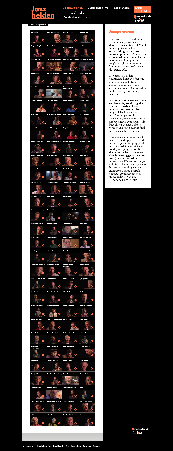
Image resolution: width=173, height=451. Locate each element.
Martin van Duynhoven (84, 279)
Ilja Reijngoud (36, 182)
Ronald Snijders (53, 360)
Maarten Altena (53, 264)
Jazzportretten (73, 7)
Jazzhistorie (122, 7)
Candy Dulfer (68, 73)
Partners (87, 446)
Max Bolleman (68, 292)
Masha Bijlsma (36, 292)
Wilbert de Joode (86, 401)
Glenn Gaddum (69, 141)
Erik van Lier (84, 114)
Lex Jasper (35, 251)
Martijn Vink (51, 278)
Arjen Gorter (51, 46)
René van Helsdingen (35, 347)
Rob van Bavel (68, 346)
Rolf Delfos (35, 360)
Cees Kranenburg (86, 73)
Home (32, 25)
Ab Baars (34, 32)
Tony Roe (83, 387)
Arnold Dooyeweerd (68, 47)
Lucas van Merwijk (38, 264)
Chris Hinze (51, 87)
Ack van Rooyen (53, 32)
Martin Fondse (68, 278)
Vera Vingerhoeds (54, 401)
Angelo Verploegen (38, 46)
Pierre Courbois (53, 333)
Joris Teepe (35, 237)
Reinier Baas (84, 333)
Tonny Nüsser (52, 387)
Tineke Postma (85, 374)
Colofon (96, 446)
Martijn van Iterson (38, 278)
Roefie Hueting (85, 346)
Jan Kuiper (67, 196)
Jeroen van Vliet (85, 210)
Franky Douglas (37, 141)
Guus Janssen (52, 155)
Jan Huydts (51, 196)
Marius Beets (84, 264)
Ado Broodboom (69, 32)
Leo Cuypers (68, 237)
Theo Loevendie (69, 374)
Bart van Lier (35, 59)
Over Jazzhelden (73, 446)
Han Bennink (68, 155)
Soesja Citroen (36, 374)
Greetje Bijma (85, 141)
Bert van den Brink (86, 59)
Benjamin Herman (54, 59)
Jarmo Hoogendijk (38, 210)
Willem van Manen (38, 415)
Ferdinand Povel (86, 128)
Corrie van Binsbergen (67, 88)
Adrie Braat (84, 32)
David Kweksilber (86, 87)
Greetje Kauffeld (37, 155)
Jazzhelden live (98, 7)
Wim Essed (51, 415)
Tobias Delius (36, 387)
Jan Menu (83, 196)
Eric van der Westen (54, 114)
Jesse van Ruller (37, 223)
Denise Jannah (36, 100)
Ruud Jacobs (84, 360)
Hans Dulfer (84, 155)
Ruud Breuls (67, 360)
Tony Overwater (69, 387)
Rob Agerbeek (52, 346)
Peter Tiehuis (35, 333)
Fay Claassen (68, 128)
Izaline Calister (52, 182)
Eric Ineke (34, 114)
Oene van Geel (36, 319)
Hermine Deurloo (86, 169)
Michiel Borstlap (53, 305)
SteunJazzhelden (142, 9)
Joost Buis (83, 223)
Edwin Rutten (84, 100)
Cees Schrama (36, 87)
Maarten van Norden (68, 265)
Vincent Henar (68, 401)
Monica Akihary (86, 305)
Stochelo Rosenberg (54, 374)
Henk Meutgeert (69, 169)
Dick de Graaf (52, 100)
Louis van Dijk (85, 251)
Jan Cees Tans (36, 196)
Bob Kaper (35, 73)
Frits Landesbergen (54, 141)
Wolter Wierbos (69, 415)
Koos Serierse (52, 237)
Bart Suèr (83, 46)
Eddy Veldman (68, 100)
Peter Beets (67, 319)
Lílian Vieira (51, 251)
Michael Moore (85, 292)
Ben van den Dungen (71, 59)
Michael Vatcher (37, 305)
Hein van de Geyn (53, 169)
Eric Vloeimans (68, 114)
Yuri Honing (84, 415)
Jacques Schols (85, 182)
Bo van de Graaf (53, 73)
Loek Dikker (67, 251)
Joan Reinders (52, 223)
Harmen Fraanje (37, 169)
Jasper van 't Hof (69, 210)
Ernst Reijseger (52, 128)
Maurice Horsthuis (54, 292)
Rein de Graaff (68, 333)
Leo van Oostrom (86, 237)
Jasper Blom (51, 210)
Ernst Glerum (35, 128)
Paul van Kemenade (54, 319)
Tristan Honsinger (37, 401)
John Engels (67, 223)
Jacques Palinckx (69, 182)
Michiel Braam (68, 305)
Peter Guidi (84, 319)
